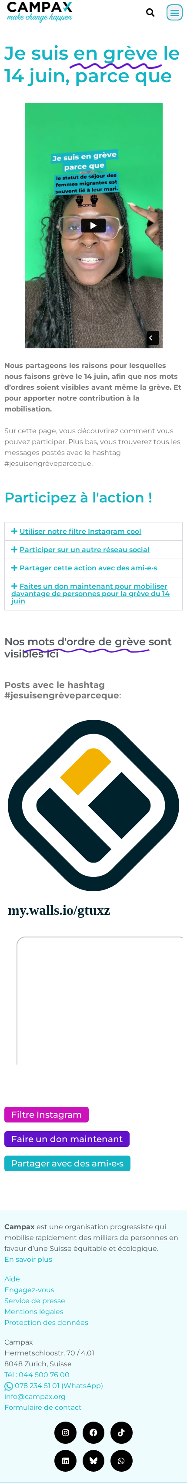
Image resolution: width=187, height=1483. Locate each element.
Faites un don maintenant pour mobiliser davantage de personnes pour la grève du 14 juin (90, 593)
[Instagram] (65, 1432)
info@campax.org (35, 1396)
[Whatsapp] (121, 1461)
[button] (175, 12)
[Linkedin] (65, 1461)
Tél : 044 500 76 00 (37, 1375)
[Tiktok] (121, 1432)
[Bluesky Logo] (93, 1461)
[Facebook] (93, 1432)
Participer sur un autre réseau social (85, 550)
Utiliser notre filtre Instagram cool (80, 531)
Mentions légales (33, 1312)
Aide (12, 1279)
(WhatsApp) (82, 1386)
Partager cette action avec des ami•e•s (88, 568)
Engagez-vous (29, 1290)
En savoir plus (28, 1259)
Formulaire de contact (43, 1407)
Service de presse (34, 1301)
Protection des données (46, 1322)
